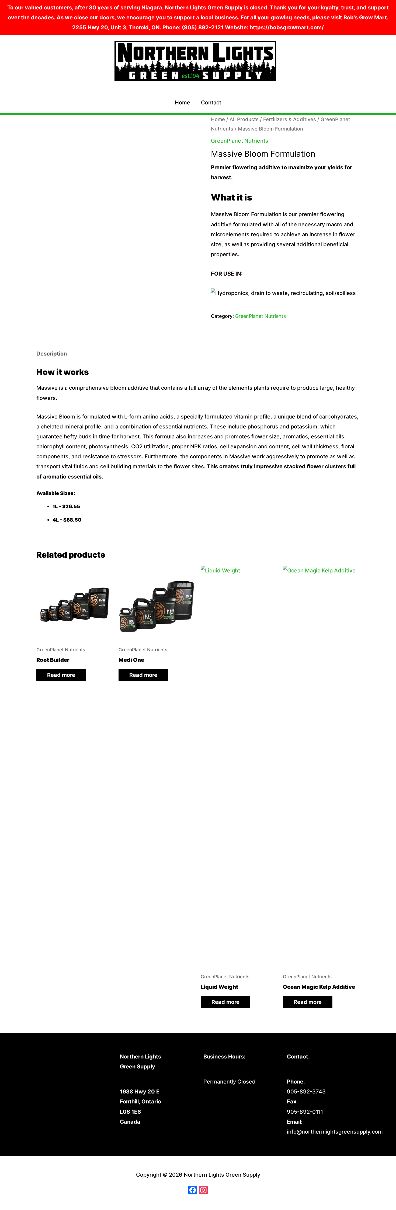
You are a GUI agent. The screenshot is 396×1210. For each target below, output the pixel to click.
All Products (244, 119)
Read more (61, 675)
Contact (211, 102)
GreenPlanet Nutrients (239, 141)
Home (182, 102)
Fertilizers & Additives (289, 119)
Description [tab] (51, 353)
